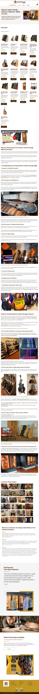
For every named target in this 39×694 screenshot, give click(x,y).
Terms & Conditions (14, 684)
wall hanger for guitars (27, 289)
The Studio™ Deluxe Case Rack (6, 415)
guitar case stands (7, 414)
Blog (20, 684)
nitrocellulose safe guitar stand (16, 230)
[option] (19, 579)
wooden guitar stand (20, 318)
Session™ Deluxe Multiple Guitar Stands (9, 402)
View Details (4, 53)
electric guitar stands (4, 370)
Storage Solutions (12, 5)
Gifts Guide (21, 683)
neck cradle (31, 267)
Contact (28, 5)
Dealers (23, 5)
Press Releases (30, 684)
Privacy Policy (13, 683)
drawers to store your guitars (19, 267)
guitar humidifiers (27, 176)
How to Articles (30, 683)
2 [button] (5, 586)
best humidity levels (4, 177)
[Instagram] (16, 688)
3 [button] (6, 586)
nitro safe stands (4, 405)
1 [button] (4, 586)
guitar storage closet (25, 187)
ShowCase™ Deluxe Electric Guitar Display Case (10, 448)
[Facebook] (18, 688)
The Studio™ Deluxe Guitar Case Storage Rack (9, 335)
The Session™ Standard (21, 402)
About (20, 5)
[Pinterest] (22, 688)
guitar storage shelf (4, 324)
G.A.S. (2, 362)
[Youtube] (20, 688)
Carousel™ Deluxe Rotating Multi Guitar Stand (21, 399)
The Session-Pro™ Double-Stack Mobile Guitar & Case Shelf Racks (24, 334)
